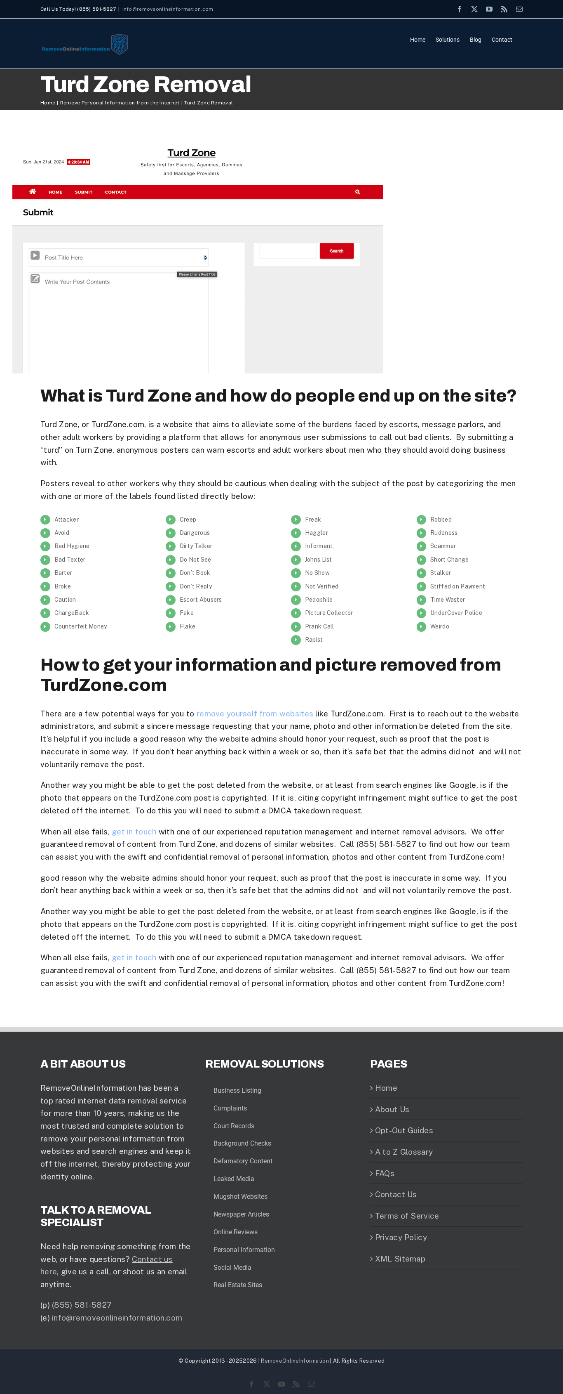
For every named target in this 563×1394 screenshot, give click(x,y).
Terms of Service (407, 1215)
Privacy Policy (401, 1237)
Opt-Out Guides (404, 1130)
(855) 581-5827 (82, 1304)
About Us (392, 1109)
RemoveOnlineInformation (295, 1361)
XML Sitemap (400, 1258)
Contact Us (396, 1194)
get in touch (134, 831)
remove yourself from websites (255, 713)
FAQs (384, 1173)
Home (386, 1087)
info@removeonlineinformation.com (167, 9)
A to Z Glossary (404, 1151)
